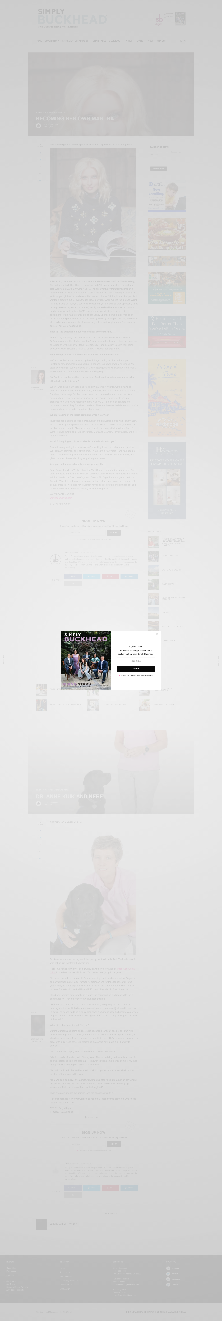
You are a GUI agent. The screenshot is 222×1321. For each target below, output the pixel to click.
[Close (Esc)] (157, 635)
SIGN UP (136, 669)
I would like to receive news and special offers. (137, 675)
